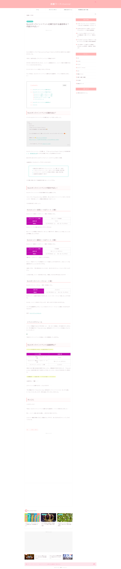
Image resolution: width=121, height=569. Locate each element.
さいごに (35, 105)
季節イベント (80, 74)
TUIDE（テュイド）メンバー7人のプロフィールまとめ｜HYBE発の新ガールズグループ (86, 24)
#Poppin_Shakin (55, 139)
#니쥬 (38, 139)
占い (78, 71)
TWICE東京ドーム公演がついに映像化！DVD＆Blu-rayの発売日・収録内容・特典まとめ (86, 46)
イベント (29, 429)
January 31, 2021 (46, 143)
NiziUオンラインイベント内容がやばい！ (42, 92)
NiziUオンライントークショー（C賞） (42, 97)
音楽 (36, 429)
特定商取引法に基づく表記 (83, 9)
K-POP (78, 61)
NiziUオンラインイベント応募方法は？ (42, 89)
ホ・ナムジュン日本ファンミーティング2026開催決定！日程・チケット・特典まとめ (86, 35)
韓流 (33, 429)
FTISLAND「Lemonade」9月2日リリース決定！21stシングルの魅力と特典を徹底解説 (86, 40)
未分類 (78, 80)
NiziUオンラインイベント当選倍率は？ (42, 102)
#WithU (42, 139)
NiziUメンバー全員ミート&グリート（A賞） (43, 94)
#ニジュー (35, 139)
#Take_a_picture (47, 139)
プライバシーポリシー (53, 9)
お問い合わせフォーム (68, 9)
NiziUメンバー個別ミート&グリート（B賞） (43, 95)
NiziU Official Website (35, 313)
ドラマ (78, 64)
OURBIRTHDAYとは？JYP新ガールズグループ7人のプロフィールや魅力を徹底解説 (86, 29)
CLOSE (64, 85)
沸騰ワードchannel (60, 4)
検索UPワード (80, 83)
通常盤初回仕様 (33, 153)
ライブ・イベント (30, 21)
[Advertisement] (48, 40)
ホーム (37, 9)
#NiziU (30, 139)
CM (78, 58)
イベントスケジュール (39, 99)
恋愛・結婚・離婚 (81, 77)
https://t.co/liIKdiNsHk (41, 137)
